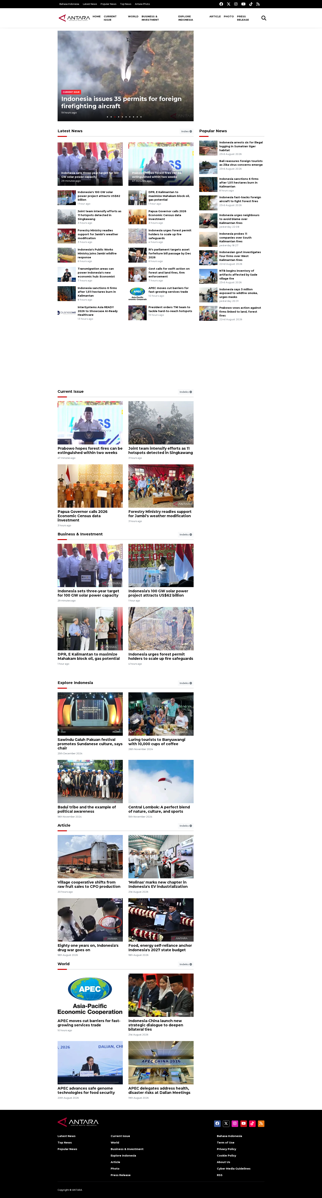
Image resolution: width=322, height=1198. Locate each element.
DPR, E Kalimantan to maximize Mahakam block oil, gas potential (169, 196)
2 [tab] (111, 116)
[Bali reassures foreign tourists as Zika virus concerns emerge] (208, 166)
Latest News (90, 4)
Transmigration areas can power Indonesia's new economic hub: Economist (96, 272)
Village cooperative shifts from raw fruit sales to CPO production (89, 884)
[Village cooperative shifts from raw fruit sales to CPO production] (90, 856)
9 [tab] (137, 116)
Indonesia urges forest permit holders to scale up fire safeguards (170, 234)
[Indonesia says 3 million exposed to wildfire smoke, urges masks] (208, 294)
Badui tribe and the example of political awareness (87, 809)
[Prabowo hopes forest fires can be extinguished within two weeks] (161, 164)
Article (215, 16)
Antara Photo (142, 4)
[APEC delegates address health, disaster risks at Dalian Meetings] (161, 1062)
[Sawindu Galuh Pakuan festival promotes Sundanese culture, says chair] (90, 713)
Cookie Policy (226, 1155)
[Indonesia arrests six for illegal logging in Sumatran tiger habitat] (208, 148)
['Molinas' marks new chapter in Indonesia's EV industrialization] (161, 856)
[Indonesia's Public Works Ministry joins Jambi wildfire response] (67, 255)
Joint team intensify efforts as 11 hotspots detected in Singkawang (99, 215)
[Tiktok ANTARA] (251, 4)
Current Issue (110, 18)
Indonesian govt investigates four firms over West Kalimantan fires (240, 256)
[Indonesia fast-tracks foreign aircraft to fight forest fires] (208, 202)
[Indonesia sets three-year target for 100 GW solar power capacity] (90, 164)
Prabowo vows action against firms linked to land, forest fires (240, 311)
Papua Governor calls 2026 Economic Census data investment (167, 215)
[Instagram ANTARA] (236, 4)
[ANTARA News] (74, 17)
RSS (219, 1175)
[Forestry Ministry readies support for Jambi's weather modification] (67, 235)
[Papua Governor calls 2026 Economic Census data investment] (137, 216)
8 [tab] (133, 116)
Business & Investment (150, 18)
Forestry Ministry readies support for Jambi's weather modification (98, 234)
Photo (229, 16)
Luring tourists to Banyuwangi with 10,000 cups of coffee (156, 741)
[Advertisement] (231, 57)
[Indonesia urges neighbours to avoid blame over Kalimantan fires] (208, 220)
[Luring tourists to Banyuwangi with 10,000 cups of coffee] (161, 713)
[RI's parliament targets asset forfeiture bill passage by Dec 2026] (137, 255)
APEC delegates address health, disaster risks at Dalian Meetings (159, 1090)
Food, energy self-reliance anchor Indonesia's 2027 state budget (160, 947)
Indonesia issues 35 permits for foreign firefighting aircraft (121, 102)
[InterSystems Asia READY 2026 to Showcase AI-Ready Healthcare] (67, 312)
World (133, 16)
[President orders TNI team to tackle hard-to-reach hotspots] (137, 312)
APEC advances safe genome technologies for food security (86, 1090)
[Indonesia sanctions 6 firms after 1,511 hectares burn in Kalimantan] (67, 293)
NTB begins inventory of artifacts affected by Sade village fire (238, 274)
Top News (125, 4)
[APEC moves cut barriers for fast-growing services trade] (137, 293)
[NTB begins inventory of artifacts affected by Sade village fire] (208, 276)
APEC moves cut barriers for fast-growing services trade (89, 1023)
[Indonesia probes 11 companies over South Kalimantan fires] (208, 239)
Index (185, 131)
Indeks (185, 391)
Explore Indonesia (185, 18)
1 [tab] (107, 116)
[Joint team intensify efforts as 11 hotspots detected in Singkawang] (67, 216)
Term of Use (225, 1142)
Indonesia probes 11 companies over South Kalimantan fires (235, 237)
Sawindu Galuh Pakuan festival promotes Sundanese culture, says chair (90, 743)
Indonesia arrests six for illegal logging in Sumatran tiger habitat (241, 146)
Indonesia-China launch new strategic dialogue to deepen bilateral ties (155, 1025)
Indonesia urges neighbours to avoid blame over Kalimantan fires (239, 219)
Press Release (243, 18)
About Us (223, 1162)
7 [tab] (129, 116)
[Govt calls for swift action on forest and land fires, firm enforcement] (137, 274)
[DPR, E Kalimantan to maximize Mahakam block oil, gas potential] (137, 197)
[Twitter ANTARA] (229, 4)
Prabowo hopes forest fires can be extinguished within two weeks (90, 450)
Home (97, 16)
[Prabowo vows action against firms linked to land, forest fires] (208, 313)
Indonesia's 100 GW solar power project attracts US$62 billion (99, 196)
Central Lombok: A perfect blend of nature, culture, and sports (159, 809)
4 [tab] (118, 116)
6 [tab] (126, 116)
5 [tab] (122, 116)
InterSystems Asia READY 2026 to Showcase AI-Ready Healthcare (98, 311)
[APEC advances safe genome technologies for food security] (90, 1062)
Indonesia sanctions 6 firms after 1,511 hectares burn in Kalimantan (97, 292)
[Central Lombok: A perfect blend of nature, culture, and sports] (161, 781)
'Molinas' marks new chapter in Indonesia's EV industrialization (158, 884)
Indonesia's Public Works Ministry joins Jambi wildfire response (97, 253)
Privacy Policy (226, 1149)
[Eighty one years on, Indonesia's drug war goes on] (90, 919)
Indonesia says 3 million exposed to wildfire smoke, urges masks (238, 293)
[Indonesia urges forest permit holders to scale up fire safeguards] (137, 235)
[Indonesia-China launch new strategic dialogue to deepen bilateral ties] (161, 995)
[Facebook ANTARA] (221, 4)
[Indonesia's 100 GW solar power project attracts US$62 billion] (67, 197)
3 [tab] (114, 116)
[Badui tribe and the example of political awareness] (90, 781)
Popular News (108, 4)
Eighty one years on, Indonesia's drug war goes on (88, 947)
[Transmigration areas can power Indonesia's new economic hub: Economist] (67, 274)
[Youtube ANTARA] (243, 4)
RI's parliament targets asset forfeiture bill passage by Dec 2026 (170, 253)
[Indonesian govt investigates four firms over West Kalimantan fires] (208, 257)
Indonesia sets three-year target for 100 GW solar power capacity (88, 593)
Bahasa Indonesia (69, 4)
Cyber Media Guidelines (233, 1168)
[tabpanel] (126, 76)
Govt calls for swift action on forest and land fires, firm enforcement (169, 272)
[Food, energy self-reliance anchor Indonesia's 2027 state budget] (161, 919)
